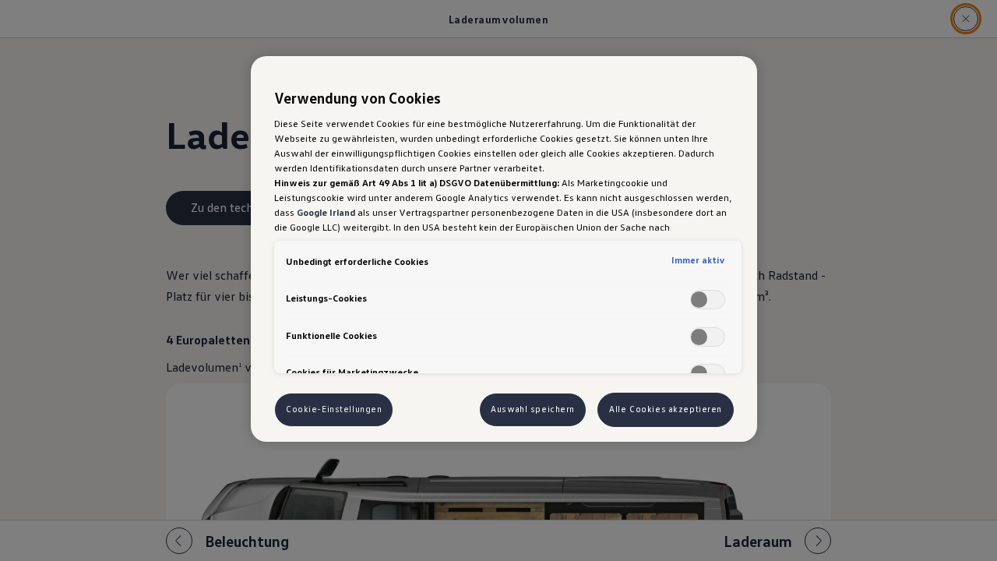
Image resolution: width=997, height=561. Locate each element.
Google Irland (326, 212)
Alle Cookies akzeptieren (665, 409)
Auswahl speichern (533, 409)
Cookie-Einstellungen (334, 409)
